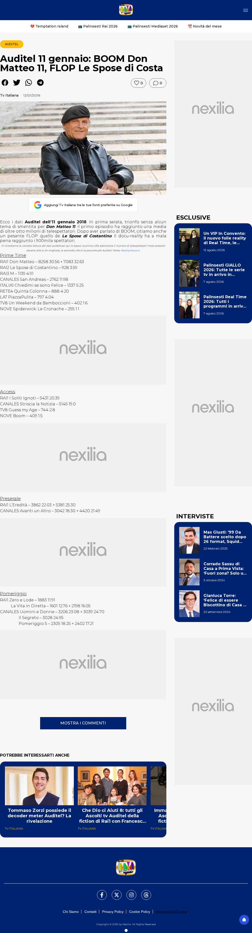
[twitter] (17, 86)
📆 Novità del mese (205, 26)
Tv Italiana (9, 95)
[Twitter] (114, 892)
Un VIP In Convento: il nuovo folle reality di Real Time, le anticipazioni (225, 238)
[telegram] (40, 86)
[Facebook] (99, 892)
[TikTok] (143, 892)
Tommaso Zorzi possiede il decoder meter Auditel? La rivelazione (39, 816)
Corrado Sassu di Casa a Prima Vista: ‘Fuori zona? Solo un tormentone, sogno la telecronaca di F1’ (225, 569)
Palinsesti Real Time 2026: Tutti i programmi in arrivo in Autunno (225, 302)
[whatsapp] (28, 86)
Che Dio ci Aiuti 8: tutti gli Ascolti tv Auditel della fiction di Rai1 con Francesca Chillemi (112, 816)
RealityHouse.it (130, 250)
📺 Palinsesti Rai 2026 (98, 26)
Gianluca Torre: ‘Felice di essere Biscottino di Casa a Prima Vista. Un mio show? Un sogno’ (225, 600)
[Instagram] (128, 892)
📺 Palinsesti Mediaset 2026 (152, 26)
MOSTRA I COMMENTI (83, 723)
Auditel (11, 44)
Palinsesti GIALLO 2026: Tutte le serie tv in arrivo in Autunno (224, 270)
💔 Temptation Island (49, 26)
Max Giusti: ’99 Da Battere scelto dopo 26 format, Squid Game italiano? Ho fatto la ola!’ (225, 537)
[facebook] (5, 86)
